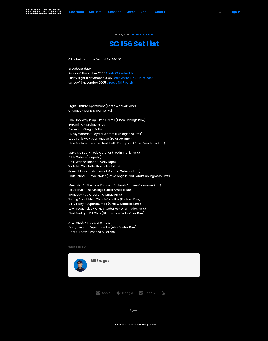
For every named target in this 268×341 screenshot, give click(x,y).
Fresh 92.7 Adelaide (119, 73)
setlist (136, 34)
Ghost (152, 324)
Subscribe (113, 12)
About (145, 12)
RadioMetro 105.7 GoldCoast (132, 78)
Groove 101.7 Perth (120, 83)
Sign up (134, 310)
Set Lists (95, 12)
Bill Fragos (100, 260)
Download (76, 12)
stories (148, 34)
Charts (160, 12)
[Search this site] (220, 12)
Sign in (235, 12)
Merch (130, 12)
